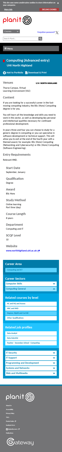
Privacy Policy (10, 413)
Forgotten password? (46, 32)
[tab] (31, 284)
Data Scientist (12, 338)
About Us (9, 405)
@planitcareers (12, 429)
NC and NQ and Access (16, 304)
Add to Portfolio (14, 73)
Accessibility (9, 409)
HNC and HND (12, 309)
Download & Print (37, 73)
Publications (9, 433)
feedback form (10, 425)
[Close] (58, 3)
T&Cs (7, 417)
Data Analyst (12, 333)
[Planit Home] (17, 26)
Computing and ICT (14, 270)
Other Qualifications (15, 318)
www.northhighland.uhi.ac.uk (21, 251)
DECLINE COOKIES (49, 10)
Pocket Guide (10, 421)
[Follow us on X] (57, 33)
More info (8, 10)
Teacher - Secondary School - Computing (23, 343)
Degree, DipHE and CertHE (17, 313)
